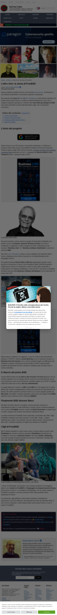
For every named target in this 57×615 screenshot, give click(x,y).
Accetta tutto (47, 612)
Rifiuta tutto (29, 612)
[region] (28, 608)
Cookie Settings (11, 612)
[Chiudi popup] (48, 288)
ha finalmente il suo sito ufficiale (23, 312)
